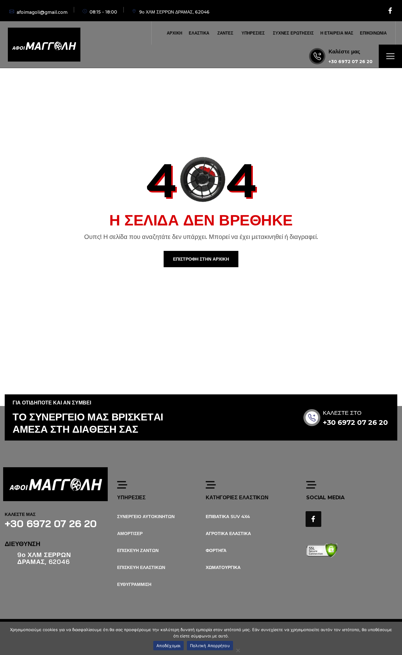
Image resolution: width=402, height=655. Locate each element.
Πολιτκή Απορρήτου (210, 645)
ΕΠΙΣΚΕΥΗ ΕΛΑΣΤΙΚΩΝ (141, 567)
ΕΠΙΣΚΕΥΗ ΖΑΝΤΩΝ (138, 550)
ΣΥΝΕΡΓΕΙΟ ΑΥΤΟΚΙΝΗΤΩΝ (146, 516)
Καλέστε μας (344, 51)
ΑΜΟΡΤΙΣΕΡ (130, 533)
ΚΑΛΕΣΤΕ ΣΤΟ (342, 412)
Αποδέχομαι (168, 645)
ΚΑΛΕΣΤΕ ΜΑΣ (20, 514)
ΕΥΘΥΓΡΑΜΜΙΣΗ (134, 584)
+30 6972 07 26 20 (350, 61)
